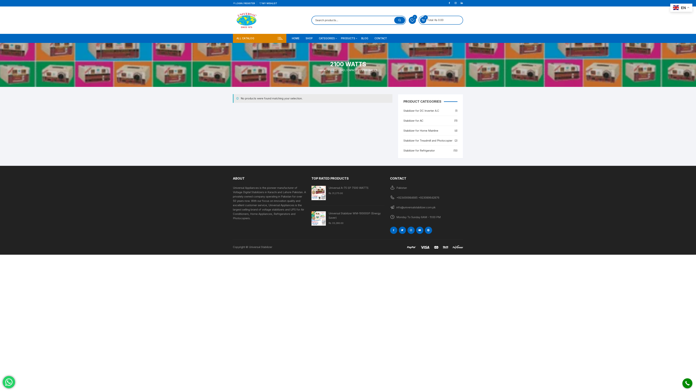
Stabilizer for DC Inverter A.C (421, 110)
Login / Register (245, 3)
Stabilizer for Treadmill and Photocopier (427, 140)
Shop (309, 38)
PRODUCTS (348, 38)
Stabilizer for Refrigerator (419, 150)
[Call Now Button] (687, 383)
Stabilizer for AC (413, 120)
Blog (364, 38)
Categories (327, 38)
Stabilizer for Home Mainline (420, 130)
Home (295, 38)
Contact (380, 38)
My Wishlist (269, 3)
